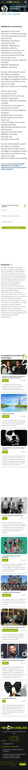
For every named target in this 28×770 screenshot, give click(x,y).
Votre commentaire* (7, 221)
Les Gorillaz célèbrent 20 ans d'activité (11, 556)
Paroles (9, 14)
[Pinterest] (12, 739)
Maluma (5, 663)
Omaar (5, 452)
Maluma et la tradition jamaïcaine (13, 660)
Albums (3, 14)
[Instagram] (15, 739)
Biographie (16, 14)
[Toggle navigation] (3, 2)
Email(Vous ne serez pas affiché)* (10, 216)
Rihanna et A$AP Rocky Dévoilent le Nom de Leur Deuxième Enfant (13, 377)
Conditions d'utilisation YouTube (11, 756)
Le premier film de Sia (9, 698)
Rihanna (5, 380)
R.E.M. (4, 518)
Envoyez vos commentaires (13, 227)
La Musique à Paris (8, 414)
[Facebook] (10, 739)
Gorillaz (5, 560)
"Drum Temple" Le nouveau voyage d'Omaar (13, 448)
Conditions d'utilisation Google (11, 757)
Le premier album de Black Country (13, 627)
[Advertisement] (14, 20)
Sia (4, 701)
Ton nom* (4, 210)
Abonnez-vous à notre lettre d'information (14, 754)
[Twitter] (18, 739)
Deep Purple (6, 595)
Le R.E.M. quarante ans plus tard (12, 515)
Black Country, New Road (10, 630)
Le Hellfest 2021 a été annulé (11, 592)
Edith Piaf (5, 416)
